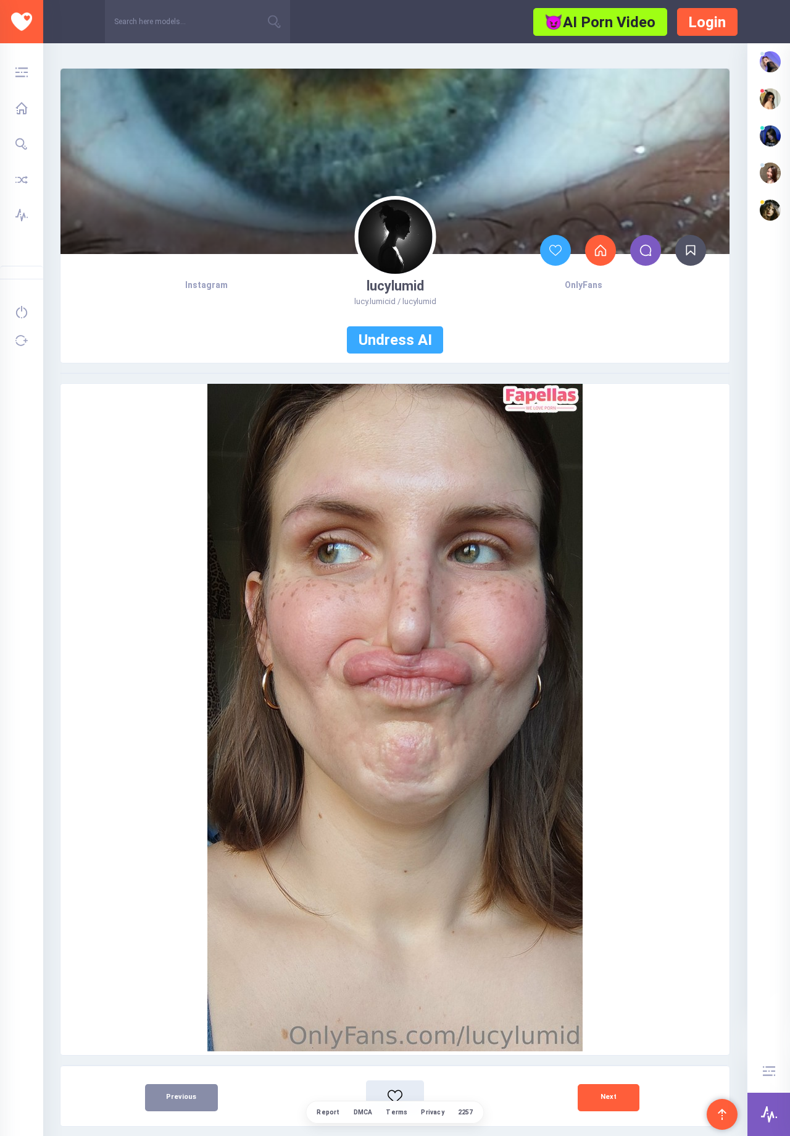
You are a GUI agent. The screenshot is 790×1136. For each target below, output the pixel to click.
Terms (396, 1112)
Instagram (206, 285)
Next (609, 1097)
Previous (181, 1097)
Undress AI (395, 340)
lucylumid (395, 286)
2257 (465, 1112)
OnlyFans (583, 285)
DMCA (363, 1112)
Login (707, 22)
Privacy (432, 1112)
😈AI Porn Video (599, 22)
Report (328, 1112)
